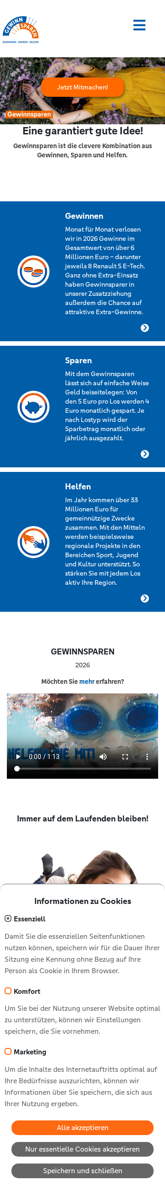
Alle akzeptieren (83, 1127)
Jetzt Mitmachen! (82, 87)
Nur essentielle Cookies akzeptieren (82, 1149)
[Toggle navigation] (139, 25)
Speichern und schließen (82, 1170)
